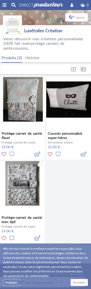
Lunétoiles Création (43, 30)
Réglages (12, 282)
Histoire (32, 57)
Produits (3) (12, 57)
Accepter (79, 282)
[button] (84, 5)
